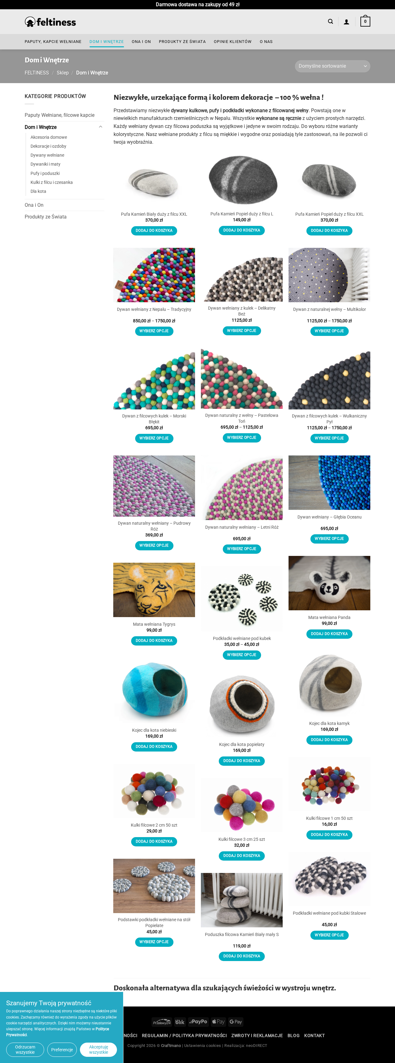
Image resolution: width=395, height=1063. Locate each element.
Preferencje (62, 1049)
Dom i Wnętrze (106, 41)
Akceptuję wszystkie (98, 1049)
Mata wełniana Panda (329, 617)
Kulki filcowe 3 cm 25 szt (241, 839)
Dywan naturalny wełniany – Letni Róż (242, 527)
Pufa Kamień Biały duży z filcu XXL (154, 214)
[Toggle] (100, 127)
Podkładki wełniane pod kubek (242, 638)
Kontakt (314, 1035)
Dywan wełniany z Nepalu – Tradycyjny (154, 309)
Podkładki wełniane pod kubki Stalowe (329, 913)
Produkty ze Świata (182, 41)
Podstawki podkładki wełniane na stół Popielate (154, 922)
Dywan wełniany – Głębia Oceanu (329, 517)
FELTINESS (37, 73)
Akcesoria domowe (49, 137)
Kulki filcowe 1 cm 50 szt (329, 818)
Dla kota (38, 191)
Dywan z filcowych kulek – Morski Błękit (154, 419)
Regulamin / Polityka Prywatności (184, 1035)
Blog (294, 1035)
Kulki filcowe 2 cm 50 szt (154, 825)
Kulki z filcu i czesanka (52, 182)
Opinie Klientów (233, 41)
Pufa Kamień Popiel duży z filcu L (241, 214)
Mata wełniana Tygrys (154, 624)
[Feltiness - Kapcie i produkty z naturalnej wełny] (50, 21)
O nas (266, 41)
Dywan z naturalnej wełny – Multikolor (329, 309)
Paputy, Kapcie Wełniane (53, 41)
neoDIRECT (257, 1045)
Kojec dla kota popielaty (241, 744)
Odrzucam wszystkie (25, 1049)
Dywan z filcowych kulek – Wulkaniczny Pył (329, 419)
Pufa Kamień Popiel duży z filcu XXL (329, 214)
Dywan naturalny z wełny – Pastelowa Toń (241, 418)
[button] (330, 21)
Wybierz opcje (241, 330)
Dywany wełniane (47, 155)
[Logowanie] (346, 21)
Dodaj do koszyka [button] (154, 230)
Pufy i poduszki (45, 173)
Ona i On (141, 41)
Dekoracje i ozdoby (48, 146)
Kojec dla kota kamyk (329, 723)
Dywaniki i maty (45, 164)
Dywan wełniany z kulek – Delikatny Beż (242, 311)
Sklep (63, 73)
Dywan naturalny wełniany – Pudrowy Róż (154, 526)
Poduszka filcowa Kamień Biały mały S (242, 934)
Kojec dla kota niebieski (154, 730)
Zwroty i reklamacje (257, 1035)
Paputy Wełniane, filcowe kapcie (59, 115)
